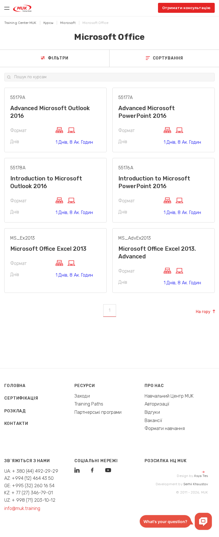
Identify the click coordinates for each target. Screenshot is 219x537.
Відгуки (152, 412)
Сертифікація (21, 398)
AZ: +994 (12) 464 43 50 (29, 478)
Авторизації (157, 404)
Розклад (15, 411)
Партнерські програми (97, 412)
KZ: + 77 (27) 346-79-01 (28, 492)
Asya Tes (201, 476)
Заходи (82, 396)
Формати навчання (165, 428)
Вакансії (153, 420)
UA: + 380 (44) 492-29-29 (31, 471)
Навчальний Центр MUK (169, 396)
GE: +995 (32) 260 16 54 (29, 485)
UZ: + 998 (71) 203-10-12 (29, 500)
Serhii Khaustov (195, 484)
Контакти (16, 423)
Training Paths (89, 404)
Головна (15, 385)
